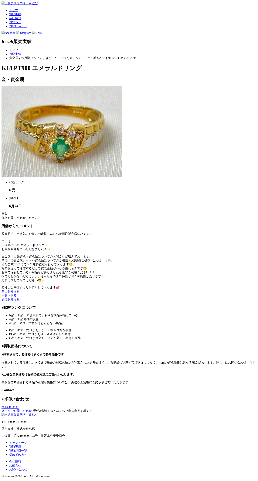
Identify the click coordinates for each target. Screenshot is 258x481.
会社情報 (15, 18)
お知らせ (15, 22)
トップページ (18, 442)
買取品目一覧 (18, 450)
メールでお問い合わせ (17, 410)
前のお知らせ (11, 291)
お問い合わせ (18, 26)
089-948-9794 (10, 407)
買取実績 (15, 14)
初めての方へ (18, 454)
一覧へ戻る (9, 295)
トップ (13, 10)
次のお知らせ (11, 299)
